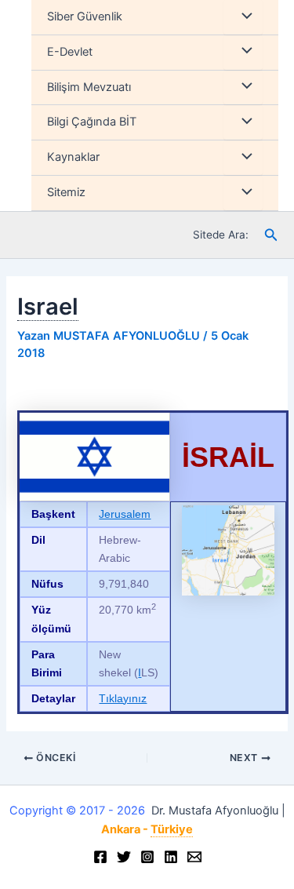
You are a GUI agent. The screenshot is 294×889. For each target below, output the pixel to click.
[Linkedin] (171, 857)
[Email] (194, 857)
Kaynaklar (73, 157)
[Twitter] (124, 857)
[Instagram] (147, 857)
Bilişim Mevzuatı (89, 87)
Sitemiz (66, 192)
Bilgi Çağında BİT (91, 122)
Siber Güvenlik (84, 16)
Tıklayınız (123, 698)
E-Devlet (70, 52)
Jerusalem (125, 514)
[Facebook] (100, 857)
